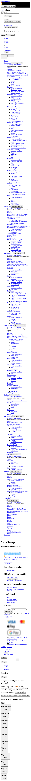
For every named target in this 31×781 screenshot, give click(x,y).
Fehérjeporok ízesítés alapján (14, 239)
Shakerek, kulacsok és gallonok (15, 479)
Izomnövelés (10, 518)
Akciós (9, 67)
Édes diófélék (14, 116)
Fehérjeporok (7, 206)
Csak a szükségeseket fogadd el (9, 695)
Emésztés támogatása (12, 385)
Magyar (6, 52)
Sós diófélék (14, 118)
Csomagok (7, 535)
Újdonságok (7, 498)
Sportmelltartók (15, 404)
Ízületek (9, 517)
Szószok (9, 183)
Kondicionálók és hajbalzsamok (19, 449)
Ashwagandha (14, 369)
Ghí (12, 155)
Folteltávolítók (14, 463)
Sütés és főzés (11, 137)
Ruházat (6, 395)
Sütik (6, 652)
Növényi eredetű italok (16, 204)
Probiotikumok (14, 388)
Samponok (13, 448)
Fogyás (9, 520)
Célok (5, 500)
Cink (12, 349)
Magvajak (9, 87)
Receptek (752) (8, 562)
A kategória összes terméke (14, 64)
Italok (8, 195)
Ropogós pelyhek (15, 85)
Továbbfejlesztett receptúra (14, 70)
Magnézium (14, 342)
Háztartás (6, 454)
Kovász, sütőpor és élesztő (17, 143)
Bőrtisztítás (13, 433)
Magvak (13, 100)
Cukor (12, 127)
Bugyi (12, 408)
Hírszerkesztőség (11, 602)
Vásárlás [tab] (6, 666)
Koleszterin (10, 526)
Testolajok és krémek (16, 442)
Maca (12, 367)
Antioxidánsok (11, 376)
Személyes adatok (8, 654)
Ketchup (13, 186)
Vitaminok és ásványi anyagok (15, 339)
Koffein (13, 319)
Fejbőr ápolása (14, 451)
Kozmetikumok (8, 416)
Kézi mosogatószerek (16, 469)
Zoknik (12, 407)
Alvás (8, 523)
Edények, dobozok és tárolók (14, 486)
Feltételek (6, 651)
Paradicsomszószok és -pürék (18, 192)
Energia (9, 530)
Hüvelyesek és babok (16, 176)
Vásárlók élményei (12, 600)
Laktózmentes (18, 73)
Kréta (12, 495)
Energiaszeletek (15, 307)
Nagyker (9, 590)
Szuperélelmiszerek (12, 352)
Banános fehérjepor (16, 250)
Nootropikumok (11, 375)
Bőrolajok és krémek (16, 430)
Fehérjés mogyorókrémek (17, 91)
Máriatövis (13, 379)
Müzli (12, 82)
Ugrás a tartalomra (5, 1)
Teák (12, 200)
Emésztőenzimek (15, 391)
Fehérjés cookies (15, 308)
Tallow (20, 422)
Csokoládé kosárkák (16, 113)
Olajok (12, 152)
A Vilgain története (12, 599)
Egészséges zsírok (12, 370)
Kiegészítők (10, 414)
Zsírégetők (10, 316)
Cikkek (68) (7, 563)
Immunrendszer (11, 512)
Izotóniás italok (15, 273)
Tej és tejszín (14, 146)
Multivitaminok (15, 343)
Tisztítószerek (10, 465)
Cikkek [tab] (6, 668)
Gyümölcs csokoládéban (17, 121)
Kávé (12, 198)
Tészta (12, 179)
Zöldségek (13, 169)
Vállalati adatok (8, 649)
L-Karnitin (13, 320)
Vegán (22, 72)
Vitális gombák (14, 357)
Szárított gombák (15, 102)
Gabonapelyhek (11, 76)
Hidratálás (10, 533)
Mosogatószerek (11, 468)
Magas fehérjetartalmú (20, 215)
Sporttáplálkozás (8, 253)
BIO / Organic (11, 72)
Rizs (12, 174)
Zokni (12, 413)
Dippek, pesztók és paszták (18, 194)
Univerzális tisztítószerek (17, 466)
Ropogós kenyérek (15, 182)
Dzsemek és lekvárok (16, 134)
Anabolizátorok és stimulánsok (15, 280)
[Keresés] (2, 12)
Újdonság (9, 69)
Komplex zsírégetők (16, 323)
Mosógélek (13, 462)
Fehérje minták (11, 238)
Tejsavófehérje (11, 218)
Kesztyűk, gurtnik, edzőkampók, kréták (17, 491)
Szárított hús (14, 115)
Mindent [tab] (6, 665)
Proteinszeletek (14, 305)
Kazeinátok (14, 232)
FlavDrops (13, 131)
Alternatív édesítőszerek (17, 130)
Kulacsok (13, 483)
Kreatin (9, 276)
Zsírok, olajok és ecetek (13, 149)
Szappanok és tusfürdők (17, 439)
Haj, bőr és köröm (12, 514)
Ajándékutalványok (12, 579)
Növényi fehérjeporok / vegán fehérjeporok (18, 226)
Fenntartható (18, 401)
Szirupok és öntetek (16, 125)
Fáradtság (9, 529)
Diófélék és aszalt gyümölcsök (15, 94)
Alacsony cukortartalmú (21, 75)
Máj (8, 527)
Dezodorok (13, 437)
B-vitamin (13, 345)
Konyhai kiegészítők (12, 485)
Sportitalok (10, 268)
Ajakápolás (13, 431)
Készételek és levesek (16, 161)
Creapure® (13, 279)
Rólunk (9, 597)
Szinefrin (13, 322)
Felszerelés (7, 471)
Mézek (12, 128)
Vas (11, 351)
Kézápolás (13, 440)
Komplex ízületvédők (16, 363)
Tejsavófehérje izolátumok (17, 223)
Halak (12, 164)
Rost (12, 390)
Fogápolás (10, 452)
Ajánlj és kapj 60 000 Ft (13, 577)
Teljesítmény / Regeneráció (14, 532)
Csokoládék (14, 119)
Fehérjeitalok (14, 203)
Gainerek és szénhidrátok (13, 311)
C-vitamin (13, 346)
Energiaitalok (14, 274)
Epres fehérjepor (15, 248)
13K (17, 638)
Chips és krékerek (15, 110)
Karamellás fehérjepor (16, 245)
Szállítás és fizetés (12, 587)
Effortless (24, 401)
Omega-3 (13, 373)
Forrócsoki (13, 201)
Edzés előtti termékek (16, 283)
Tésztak (13, 173)
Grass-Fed (18, 72)
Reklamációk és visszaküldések (15, 589)
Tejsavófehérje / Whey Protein (18, 294)
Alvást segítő (10, 393)
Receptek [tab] (6, 669)
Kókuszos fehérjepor (16, 251)
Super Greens (14, 355)
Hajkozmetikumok (12, 445)
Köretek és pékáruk (12, 170)
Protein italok (10, 224)
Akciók (6, 61)
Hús (12, 163)
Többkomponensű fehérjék (14, 233)
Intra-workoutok (15, 285)
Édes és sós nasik (11, 106)
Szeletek (13, 109)
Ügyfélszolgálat (11, 570)
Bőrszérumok (14, 428)
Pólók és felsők (15, 405)
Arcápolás (10, 425)
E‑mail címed (7, 609)
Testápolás (10, 434)
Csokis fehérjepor (15, 247)
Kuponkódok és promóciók (14, 580)
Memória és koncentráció (13, 524)
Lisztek (12, 142)
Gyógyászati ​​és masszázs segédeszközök (18, 497)
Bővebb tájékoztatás (21, 692)
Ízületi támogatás (11, 358)
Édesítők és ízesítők (12, 122)
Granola (13, 81)
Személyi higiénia (12, 443)
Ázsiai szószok (14, 189)
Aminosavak (10, 286)
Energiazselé (14, 314)
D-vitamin (13, 348)
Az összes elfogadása (24, 695)
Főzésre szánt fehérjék (16, 145)
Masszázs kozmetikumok (13, 424)
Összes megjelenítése (16, 78)
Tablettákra (13, 489)
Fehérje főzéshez (11, 235)
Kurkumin (13, 381)
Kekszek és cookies (16, 112)
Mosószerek (10, 460)
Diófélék (13, 97)
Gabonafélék (14, 177)
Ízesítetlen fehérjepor (16, 242)
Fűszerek (13, 133)
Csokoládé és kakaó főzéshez (18, 148)
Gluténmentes (10, 73)
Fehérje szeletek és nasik (13, 302)
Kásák (12, 84)
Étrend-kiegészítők (9, 325)
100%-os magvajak (16, 90)
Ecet (12, 157)
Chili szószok (14, 191)
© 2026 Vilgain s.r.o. (6, 647)
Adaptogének (10, 364)
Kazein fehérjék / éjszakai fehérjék (16, 227)
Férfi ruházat (10, 410)
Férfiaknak (10, 384)
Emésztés (9, 521)
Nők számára (10, 382)
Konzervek (10, 158)
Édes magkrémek (15, 93)
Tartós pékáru (14, 180)
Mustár (12, 188)
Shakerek (13, 482)
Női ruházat (10, 402)
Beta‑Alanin (14, 289)
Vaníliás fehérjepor (15, 244)
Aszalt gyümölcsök (16, 99)
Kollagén (9, 236)
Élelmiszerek (7, 63)
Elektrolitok (10, 267)
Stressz (9, 515)
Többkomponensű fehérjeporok (19, 301)
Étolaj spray (14, 154)
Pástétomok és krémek (16, 166)
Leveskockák (14, 136)
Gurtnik (13, 494)
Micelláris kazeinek (16, 230)
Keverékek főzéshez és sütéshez (19, 140)
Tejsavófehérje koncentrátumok (19, 221)
